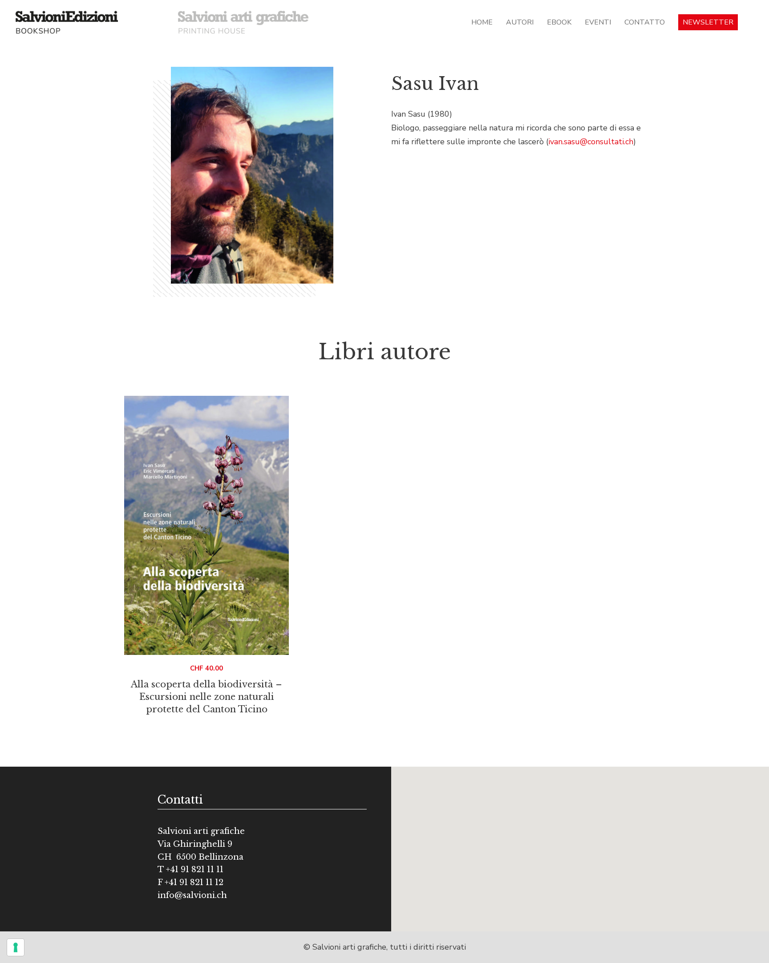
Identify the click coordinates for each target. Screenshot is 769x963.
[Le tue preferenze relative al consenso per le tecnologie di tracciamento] (15, 947)
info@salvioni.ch (192, 895)
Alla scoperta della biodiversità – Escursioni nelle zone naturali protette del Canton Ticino (206, 697)
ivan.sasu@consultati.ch (590, 141)
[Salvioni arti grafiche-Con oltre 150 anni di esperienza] (243, 22)
